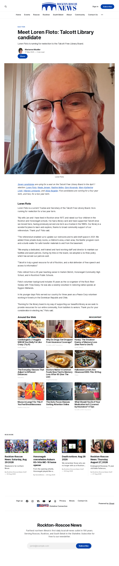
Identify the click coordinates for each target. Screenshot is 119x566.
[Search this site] (6, 6)
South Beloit (58, 15)
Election (21, 27)
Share (22, 56)
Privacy (63, 501)
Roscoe (36, 15)
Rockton (46, 15)
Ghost (111, 503)
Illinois (71, 501)
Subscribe (107, 6)
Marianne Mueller (33, 49)
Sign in (95, 6)
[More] (102, 15)
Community (80, 15)
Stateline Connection (58, 506)
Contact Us (93, 15)
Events (27, 15)
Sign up (19, 501)
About (69, 15)
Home (18, 15)
